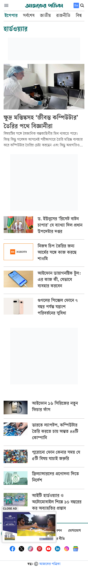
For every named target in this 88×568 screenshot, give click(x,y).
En (76, 5)
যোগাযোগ (74, 531)
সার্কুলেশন (55, 531)
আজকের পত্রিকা (49, 564)
